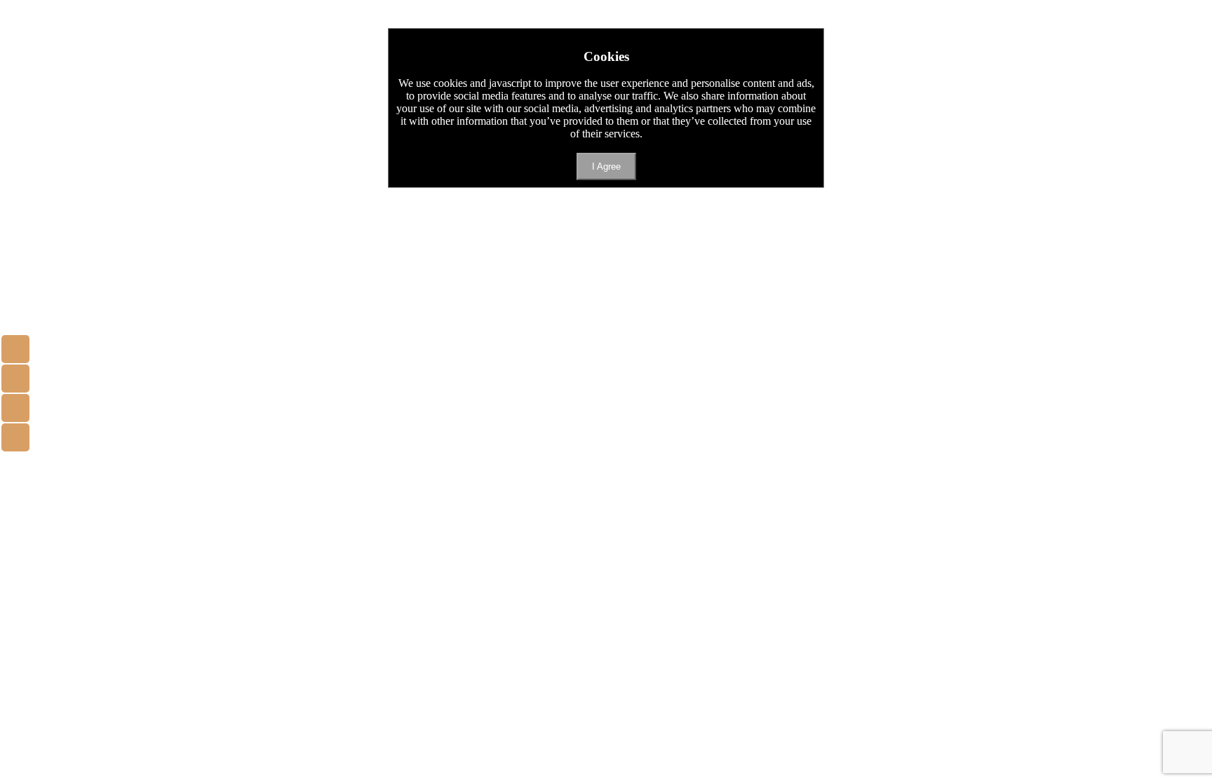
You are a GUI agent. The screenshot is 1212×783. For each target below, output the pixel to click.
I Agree (606, 166)
